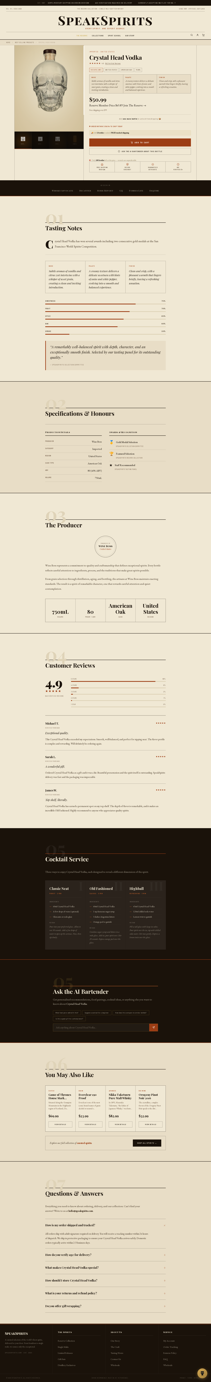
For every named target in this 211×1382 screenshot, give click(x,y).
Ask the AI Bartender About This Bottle (142, 151)
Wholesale (115, 1365)
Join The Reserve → (134, 105)
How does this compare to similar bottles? (130, 1013)
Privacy (183, 1378)
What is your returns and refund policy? (71, 1293)
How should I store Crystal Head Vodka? (71, 1280)
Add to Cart (142, 142)
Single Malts (63, 1346)
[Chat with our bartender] (202, 1373)
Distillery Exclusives (67, 1365)
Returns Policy (170, 1352)
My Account (169, 1340)
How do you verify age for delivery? (68, 1255)
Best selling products (24, 42)
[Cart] (203, 35)
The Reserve (81, 35)
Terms (189, 1378)
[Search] (191, 35)
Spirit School (114, 35)
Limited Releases (65, 1352)
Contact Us (116, 1359)
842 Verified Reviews (113, 63)
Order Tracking (170, 1346)
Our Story (130, 35)
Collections (98, 35)
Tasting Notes (117, 1352)
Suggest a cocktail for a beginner (97, 1013)
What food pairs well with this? (67, 1013)
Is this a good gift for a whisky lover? (69, 1019)
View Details (60, 1124)
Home (8, 42)
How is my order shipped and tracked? (70, 1225)
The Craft (115, 1346)
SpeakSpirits (105, 20)
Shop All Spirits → (147, 1143)
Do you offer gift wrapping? (63, 1306)
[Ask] (153, 1027)
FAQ (165, 1359)
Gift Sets (61, 1359)
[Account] (197, 35)
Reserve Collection (66, 1340)
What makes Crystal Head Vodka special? (72, 1267)
